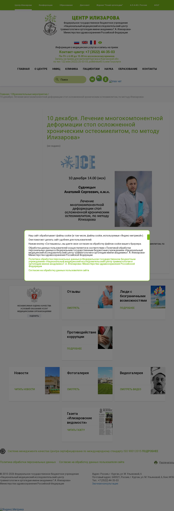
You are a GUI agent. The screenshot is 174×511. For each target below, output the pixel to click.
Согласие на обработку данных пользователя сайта (59, 270)
